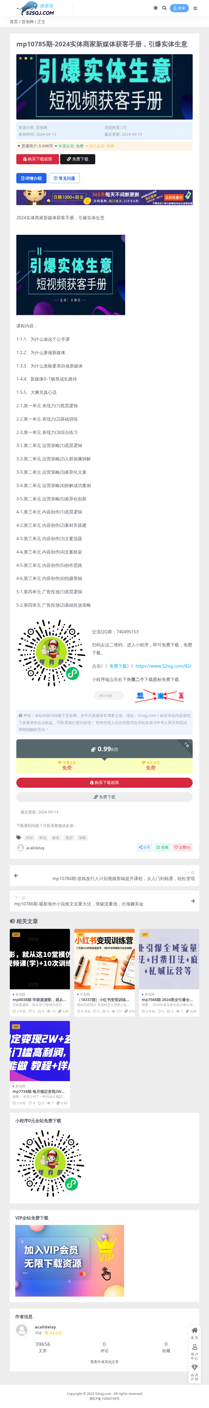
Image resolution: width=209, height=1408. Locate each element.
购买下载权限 (40, 159)
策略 (82, 837)
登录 (181, 8)
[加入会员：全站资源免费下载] (104, 199)
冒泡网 (27, 21)
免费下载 (80, 159)
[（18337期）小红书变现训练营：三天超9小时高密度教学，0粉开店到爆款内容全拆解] (104, 959)
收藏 (164, 847)
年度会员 (69, 763)
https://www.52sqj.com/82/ (163, 666)
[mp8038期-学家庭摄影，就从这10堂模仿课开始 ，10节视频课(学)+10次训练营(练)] (40, 959)
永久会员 (153, 763)
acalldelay (35, 847)
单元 (42, 837)
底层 (69, 837)
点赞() (184, 847)
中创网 (85, 994)
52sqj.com (103, 1393)
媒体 (55, 837)
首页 (14, 21)
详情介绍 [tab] (33, 178)
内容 (29, 837)
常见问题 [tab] (67, 178)
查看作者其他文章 (104, 1362)
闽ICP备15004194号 (105, 1398)
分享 (146, 847)
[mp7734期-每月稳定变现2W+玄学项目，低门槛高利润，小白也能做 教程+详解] (40, 1051)
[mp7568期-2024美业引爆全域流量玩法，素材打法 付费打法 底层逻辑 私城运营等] (169, 959)
